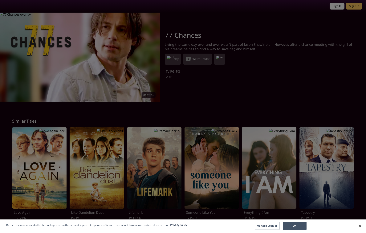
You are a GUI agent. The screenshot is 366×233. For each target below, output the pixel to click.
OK (294, 225)
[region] (183, 226)
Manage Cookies (267, 225)
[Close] (360, 226)
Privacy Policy (178, 225)
